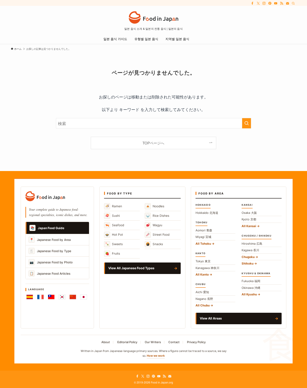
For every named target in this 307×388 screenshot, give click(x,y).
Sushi (112, 215)
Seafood (114, 225)
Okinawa (251, 288)
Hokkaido (207, 213)
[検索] (293, 3)
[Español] (29, 297)
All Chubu (203, 305)
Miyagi (203, 237)
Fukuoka (251, 281)
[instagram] (264, 3)
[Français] (40, 297)
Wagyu (154, 225)
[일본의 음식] (153, 17)
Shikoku (248, 263)
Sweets (114, 244)
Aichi (202, 292)
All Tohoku (203, 243)
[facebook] (252, 3)
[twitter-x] (258, 3)
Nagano (204, 299)
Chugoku (248, 257)
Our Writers (153, 342)
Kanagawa (207, 268)
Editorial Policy (127, 342)
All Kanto (202, 274)
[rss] (282, 3)
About (105, 342)
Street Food (157, 234)
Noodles (155, 206)
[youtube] (276, 3)
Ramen (113, 206)
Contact (174, 342)
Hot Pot (114, 234)
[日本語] (83, 297)
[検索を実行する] (246, 123)
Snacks (154, 244)
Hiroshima (252, 243)
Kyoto (249, 219)
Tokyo (203, 261)
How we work (156, 355)
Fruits (112, 253)
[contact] (287, 3)
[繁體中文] (51, 297)
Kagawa (250, 250)
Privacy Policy (196, 342)
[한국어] (62, 297)
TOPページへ (153, 143)
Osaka (249, 213)
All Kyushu (249, 294)
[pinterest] (270, 3)
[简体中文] (73, 297)
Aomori (204, 230)
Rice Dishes (157, 215)
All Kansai (249, 226)
